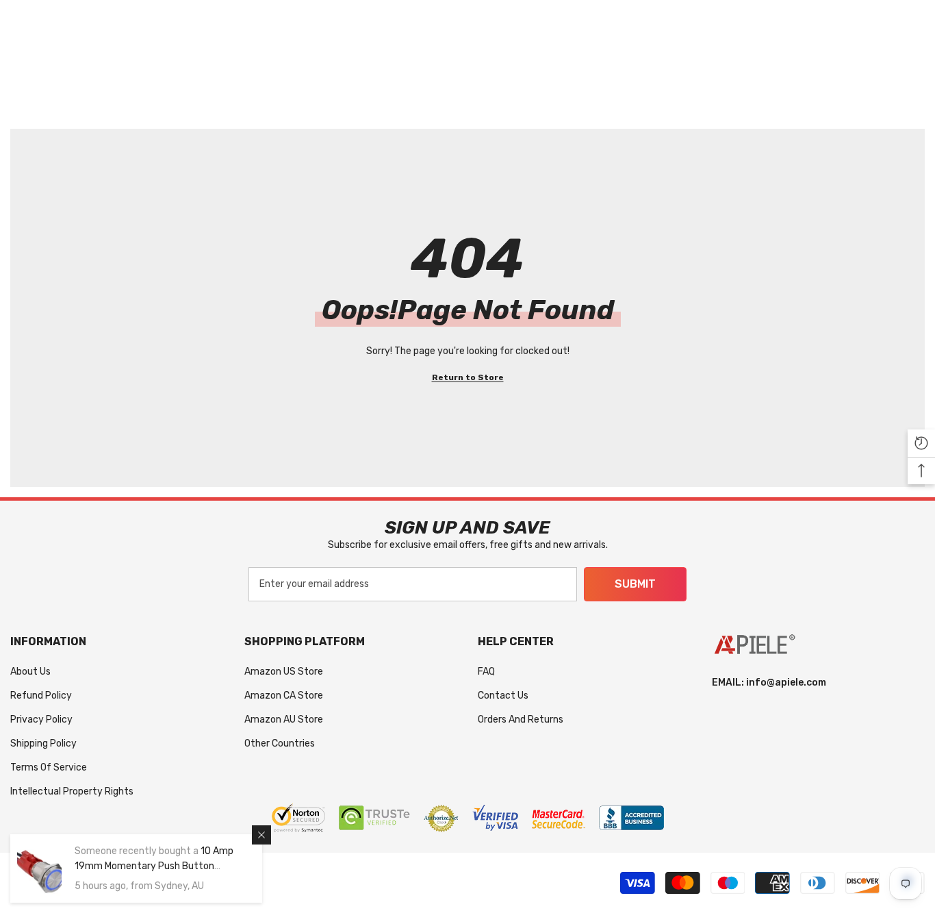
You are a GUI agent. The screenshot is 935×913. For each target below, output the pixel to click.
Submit (635, 583)
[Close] (261, 835)
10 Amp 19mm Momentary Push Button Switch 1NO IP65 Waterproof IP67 (154, 866)
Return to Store (468, 377)
